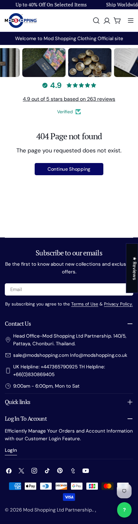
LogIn (11, 450)
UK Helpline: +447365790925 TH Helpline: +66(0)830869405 (59, 371)
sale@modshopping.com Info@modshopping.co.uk (70, 355)
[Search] (96, 20)
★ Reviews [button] (134, 268)
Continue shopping (69, 169)
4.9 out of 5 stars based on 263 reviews (69, 99)
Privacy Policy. (118, 304)
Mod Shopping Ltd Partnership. (58, 510)
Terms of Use (84, 304)
